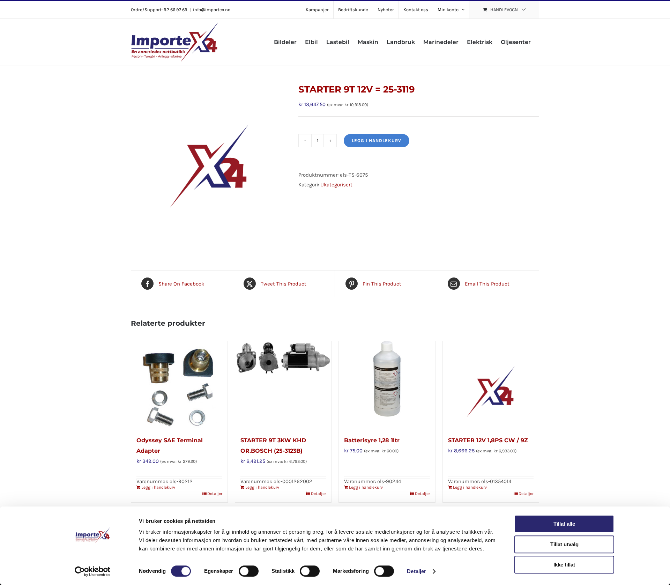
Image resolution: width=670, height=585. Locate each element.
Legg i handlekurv (376, 140)
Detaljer (416, 571)
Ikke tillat (564, 565)
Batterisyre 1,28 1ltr (372, 440)
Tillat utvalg (564, 544)
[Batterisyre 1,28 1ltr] (387, 384)
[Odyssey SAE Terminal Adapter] (179, 384)
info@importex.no (211, 9)
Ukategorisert (336, 185)
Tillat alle (564, 524)
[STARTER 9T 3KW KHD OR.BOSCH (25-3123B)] (283, 384)
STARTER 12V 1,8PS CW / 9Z (488, 440)
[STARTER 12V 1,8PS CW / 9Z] (491, 384)
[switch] (249, 571)
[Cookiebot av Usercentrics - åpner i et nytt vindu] (92, 571)
